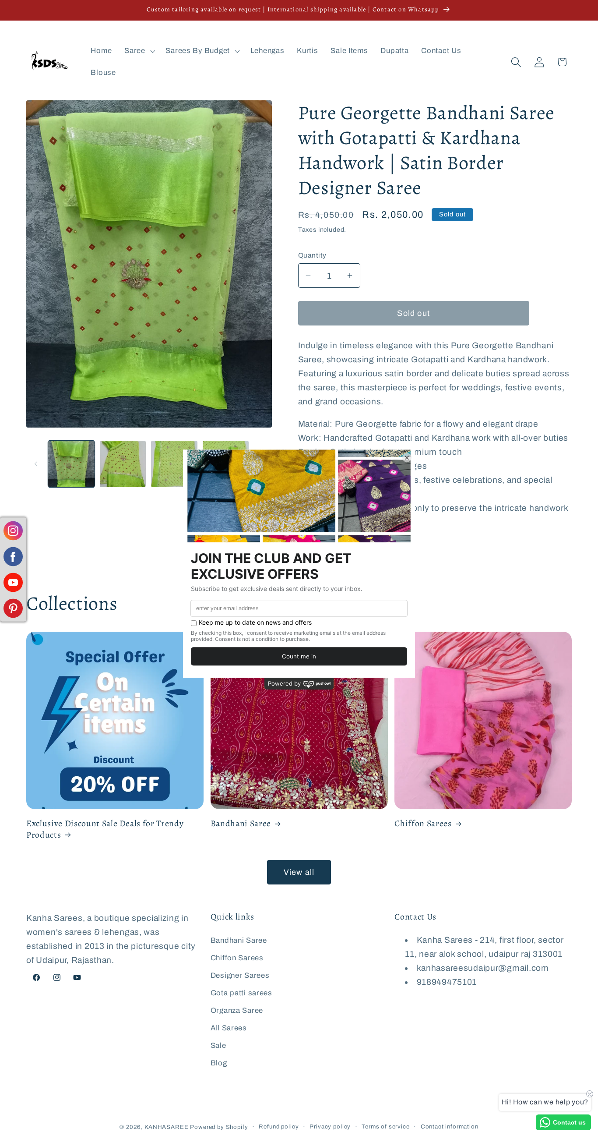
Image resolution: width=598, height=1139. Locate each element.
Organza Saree (237, 1010)
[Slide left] (36, 464)
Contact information (449, 1126)
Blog (219, 1062)
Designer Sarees (240, 975)
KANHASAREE (166, 1127)
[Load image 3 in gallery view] (174, 464)
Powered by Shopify (219, 1127)
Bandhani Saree (241, 823)
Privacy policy (330, 1126)
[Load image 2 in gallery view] (123, 464)
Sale (218, 1045)
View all (299, 872)
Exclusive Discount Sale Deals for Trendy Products (104, 829)
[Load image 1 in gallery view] (71, 464)
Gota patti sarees (241, 992)
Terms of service (385, 1126)
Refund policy (279, 1126)
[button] (138, 51)
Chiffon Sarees (422, 823)
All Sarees (229, 1027)
